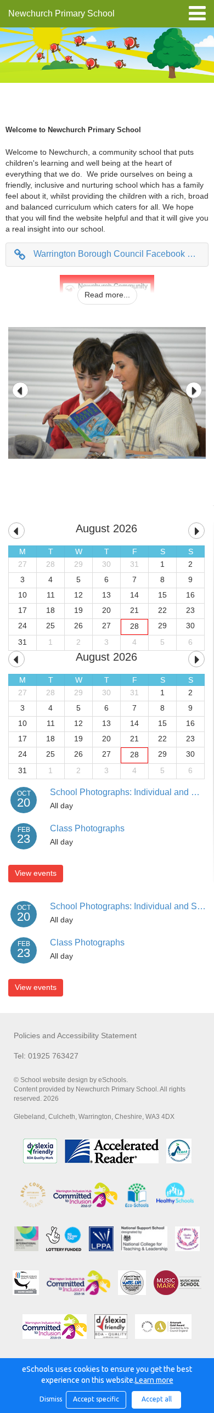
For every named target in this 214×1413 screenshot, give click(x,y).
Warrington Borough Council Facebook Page (120, 253)
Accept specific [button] (96, 1399)
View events (36, 873)
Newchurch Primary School (61, 13)
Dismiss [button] (50, 1399)
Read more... (107, 294)
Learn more (154, 1380)
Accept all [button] (157, 1399)
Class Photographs (87, 828)
